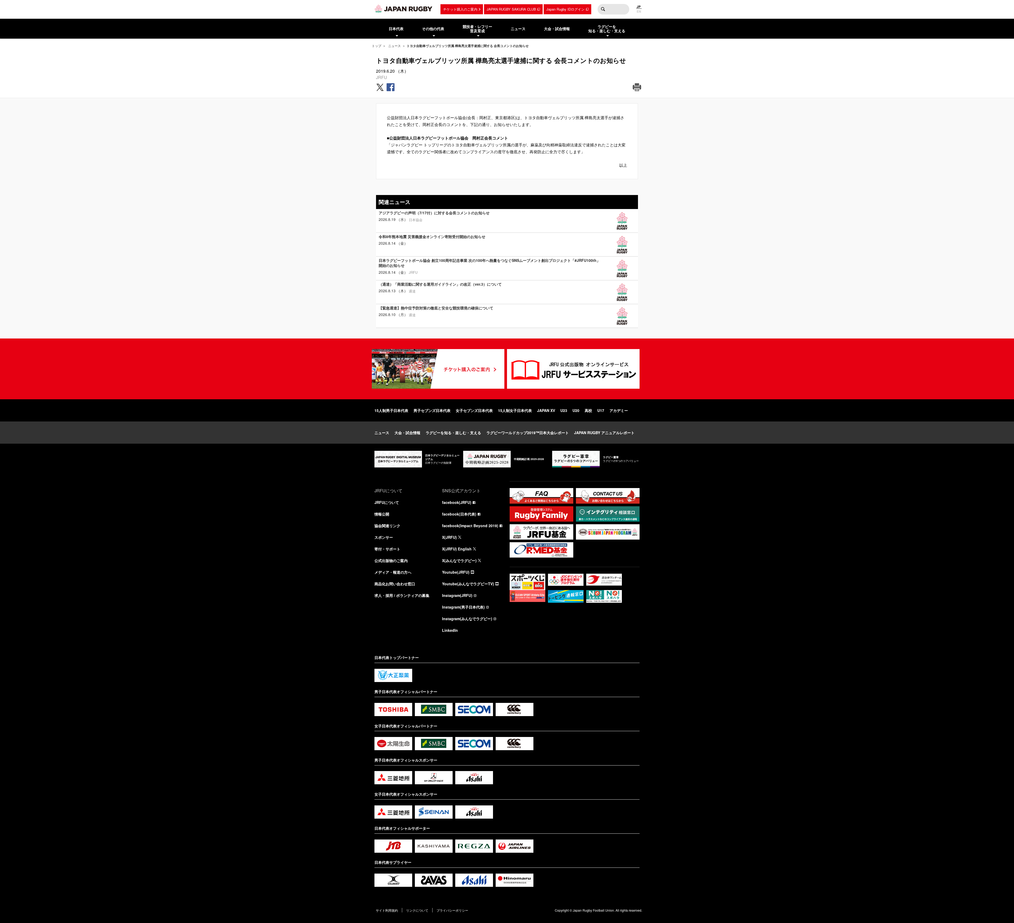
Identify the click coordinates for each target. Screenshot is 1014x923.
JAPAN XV (546, 410)
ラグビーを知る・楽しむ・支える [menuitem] (606, 29)
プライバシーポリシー (452, 910)
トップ (376, 45)
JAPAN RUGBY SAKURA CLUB (511, 9)
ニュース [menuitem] (518, 28)
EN (639, 11)
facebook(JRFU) (456, 502)
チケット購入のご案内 (460, 9)
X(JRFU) (449, 537)
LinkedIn (450, 630)
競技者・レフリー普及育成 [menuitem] (477, 29)
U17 (600, 410)
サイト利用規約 (387, 910)
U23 (563, 410)
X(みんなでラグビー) (459, 560)
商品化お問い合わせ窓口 (394, 583)
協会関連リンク (387, 525)
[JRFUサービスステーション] (573, 369)
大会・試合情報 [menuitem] (557, 28)
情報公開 (381, 514)
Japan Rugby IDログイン (565, 9)
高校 (588, 410)
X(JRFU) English (457, 548)
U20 (575, 410)
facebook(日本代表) (459, 514)
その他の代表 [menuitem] (433, 28)
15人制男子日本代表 (391, 410)
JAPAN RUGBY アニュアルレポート (604, 432)
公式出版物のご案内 (391, 560)
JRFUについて (386, 502)
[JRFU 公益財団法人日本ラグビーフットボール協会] (403, 9)
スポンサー (383, 537)
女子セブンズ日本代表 (474, 410)
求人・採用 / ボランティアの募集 (401, 595)
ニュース (394, 45)
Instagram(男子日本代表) (463, 607)
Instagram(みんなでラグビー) (467, 618)
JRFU (381, 77)
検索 (603, 9)
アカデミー (618, 410)
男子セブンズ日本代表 (432, 410)
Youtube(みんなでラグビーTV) (468, 583)
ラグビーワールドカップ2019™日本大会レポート (527, 432)
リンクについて (417, 910)
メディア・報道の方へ (392, 572)
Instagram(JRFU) (457, 595)
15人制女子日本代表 (515, 410)
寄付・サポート (387, 548)
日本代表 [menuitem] (396, 28)
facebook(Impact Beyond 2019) (470, 525)
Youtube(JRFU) (456, 572)
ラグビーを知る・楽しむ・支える (453, 432)
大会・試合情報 (407, 432)
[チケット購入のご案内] (438, 369)
